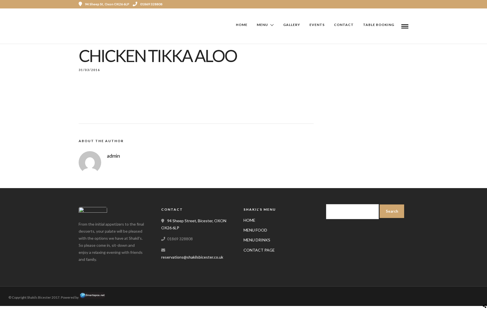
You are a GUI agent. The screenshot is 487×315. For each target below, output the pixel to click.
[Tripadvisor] (401, 4)
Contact (344, 25)
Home (241, 25)
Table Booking (378, 25)
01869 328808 (151, 4)
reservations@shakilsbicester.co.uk (192, 257)
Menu (262, 25)
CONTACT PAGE (259, 250)
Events (317, 25)
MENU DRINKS (257, 239)
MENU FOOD (255, 230)
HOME (249, 220)
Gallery (291, 25)
